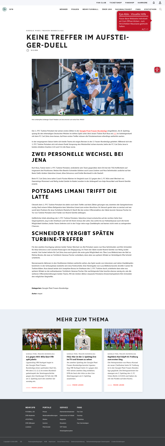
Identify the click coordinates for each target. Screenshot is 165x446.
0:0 (115, 133)
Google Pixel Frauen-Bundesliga (93, 131)
